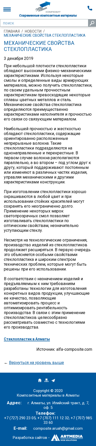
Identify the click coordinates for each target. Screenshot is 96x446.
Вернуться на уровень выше (36, 362)
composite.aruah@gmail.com (58, 428)
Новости (33, 31)
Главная (12, 31)
